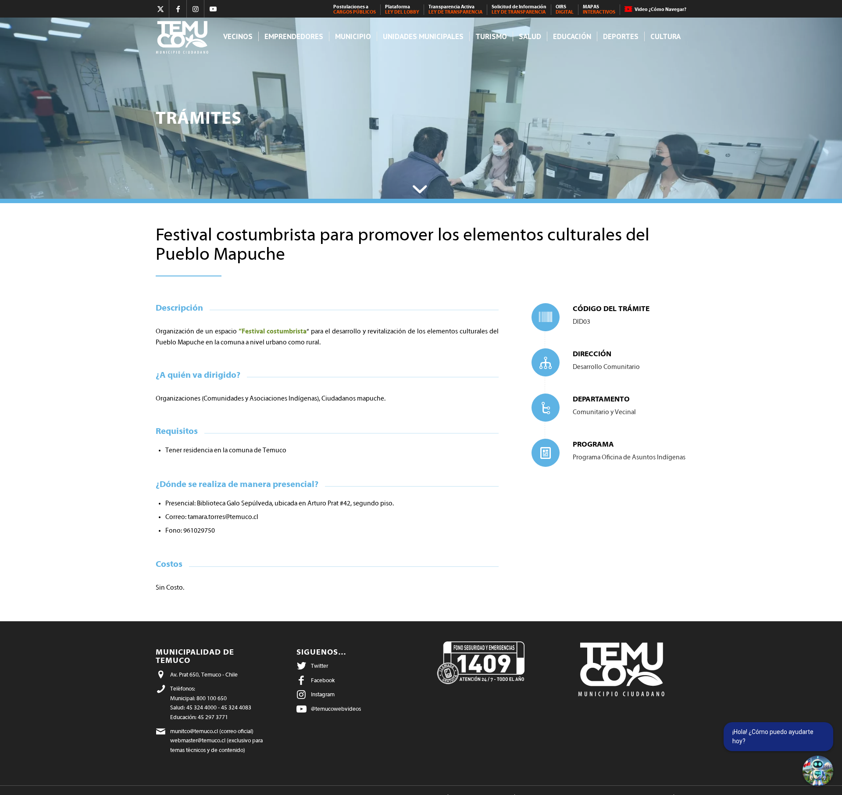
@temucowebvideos (336, 708)
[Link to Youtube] (213, 9)
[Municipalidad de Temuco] (184, 36)
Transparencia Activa (455, 9)
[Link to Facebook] (177, 9)
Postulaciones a (354, 9)
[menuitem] (355, 9)
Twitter (319, 665)
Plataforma (402, 9)
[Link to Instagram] (195, 9)
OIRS (565, 9)
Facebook (323, 680)
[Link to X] (160, 9)
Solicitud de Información (519, 9)
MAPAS (599, 9)
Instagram (323, 694)
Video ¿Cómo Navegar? (660, 9)
